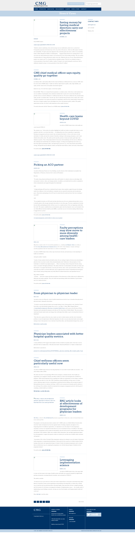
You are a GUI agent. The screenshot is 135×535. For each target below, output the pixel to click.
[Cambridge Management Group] (41, 6)
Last (48, 501)
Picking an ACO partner (48, 164)
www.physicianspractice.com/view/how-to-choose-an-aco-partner (48, 218)
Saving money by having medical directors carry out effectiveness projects (71, 28)
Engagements (60, 9)
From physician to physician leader (56, 293)
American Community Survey (50, 246)
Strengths (42, 9)
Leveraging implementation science (70, 462)
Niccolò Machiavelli (48, 417)
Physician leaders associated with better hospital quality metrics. (58, 335)
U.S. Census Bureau (39, 246)
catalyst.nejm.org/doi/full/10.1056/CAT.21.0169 (44, 155)
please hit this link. (65, 106)
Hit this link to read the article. (40, 324)
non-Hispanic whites (69, 244)
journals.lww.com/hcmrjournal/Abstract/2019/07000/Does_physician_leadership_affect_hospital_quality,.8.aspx (58, 351)
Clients (67, 9)
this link (39, 494)
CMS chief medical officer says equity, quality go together (57, 74)
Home (36, 9)
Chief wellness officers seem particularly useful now (51, 362)
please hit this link (46, 214)
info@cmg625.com (91, 24)
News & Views (75, 9)
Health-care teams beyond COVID (71, 117)
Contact (83, 9)
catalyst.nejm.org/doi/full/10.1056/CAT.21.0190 (44, 44)
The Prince (36, 417)
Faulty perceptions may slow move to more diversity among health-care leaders (71, 233)
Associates (50, 9)
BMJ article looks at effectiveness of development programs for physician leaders (71, 406)
